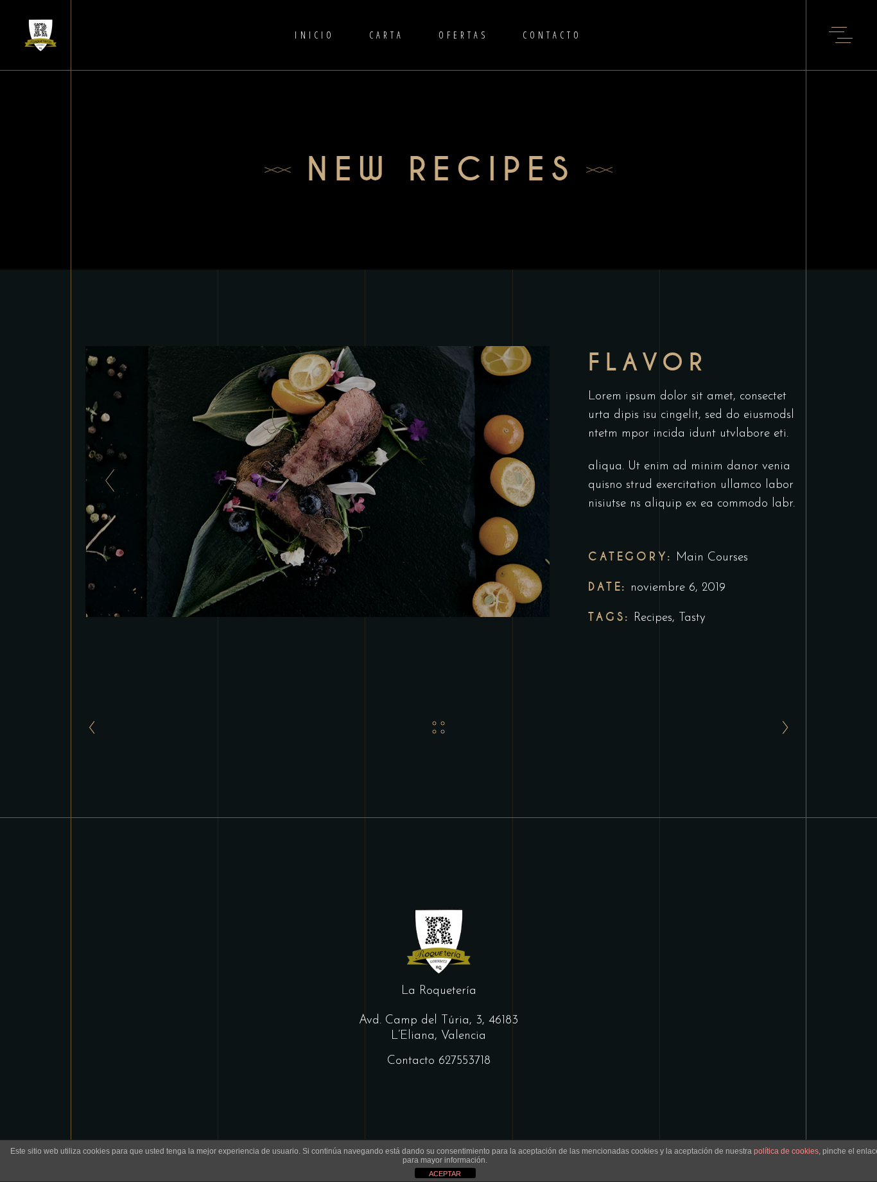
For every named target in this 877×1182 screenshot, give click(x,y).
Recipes (653, 618)
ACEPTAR (445, 1174)
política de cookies (786, 1151)
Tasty (692, 618)
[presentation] (106, 481)
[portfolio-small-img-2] (318, 481)
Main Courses (712, 558)
